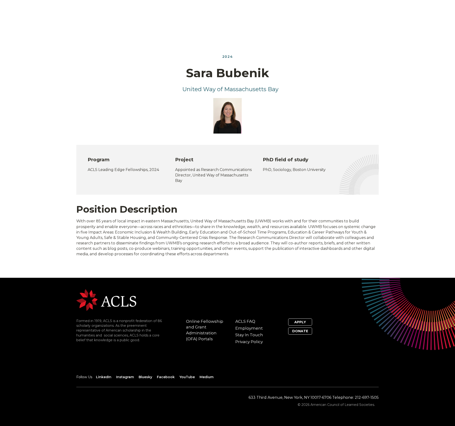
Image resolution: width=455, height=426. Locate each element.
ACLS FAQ (245, 321)
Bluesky (145, 377)
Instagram (125, 377)
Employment (249, 328)
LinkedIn (103, 377)
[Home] (106, 299)
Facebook (166, 377)
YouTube (187, 377)
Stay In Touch (249, 334)
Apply (300, 322)
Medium (207, 377)
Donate (300, 331)
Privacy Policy (249, 341)
